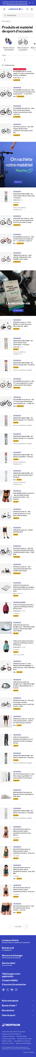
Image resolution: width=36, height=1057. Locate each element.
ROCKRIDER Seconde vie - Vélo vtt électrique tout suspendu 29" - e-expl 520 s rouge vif (23, 239)
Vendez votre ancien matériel (9, 49)
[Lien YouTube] (11, 989)
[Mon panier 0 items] (31, 9)
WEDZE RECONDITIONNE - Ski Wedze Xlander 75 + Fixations (23, 419)
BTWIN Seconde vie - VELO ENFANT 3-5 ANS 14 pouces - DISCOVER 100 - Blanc (22, 324)
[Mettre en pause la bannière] (29, 2)
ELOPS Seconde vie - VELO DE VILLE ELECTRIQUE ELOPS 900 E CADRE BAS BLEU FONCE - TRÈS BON (23, 551)
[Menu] (4, 9)
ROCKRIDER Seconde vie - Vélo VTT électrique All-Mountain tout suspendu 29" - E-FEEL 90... (24, 401)
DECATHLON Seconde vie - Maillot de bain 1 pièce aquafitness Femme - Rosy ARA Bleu (24, 870)
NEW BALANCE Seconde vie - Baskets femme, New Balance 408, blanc (23, 794)
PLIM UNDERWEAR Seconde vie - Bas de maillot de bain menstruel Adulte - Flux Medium (23, 496)
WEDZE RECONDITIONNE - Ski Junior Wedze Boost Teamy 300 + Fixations (24, 196)
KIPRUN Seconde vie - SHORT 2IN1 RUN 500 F (23, 531)
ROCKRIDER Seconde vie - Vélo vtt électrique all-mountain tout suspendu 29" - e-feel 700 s (24, 92)
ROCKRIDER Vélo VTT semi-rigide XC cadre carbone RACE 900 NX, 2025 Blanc (23, 73)
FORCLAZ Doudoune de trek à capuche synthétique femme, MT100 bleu (23, 643)
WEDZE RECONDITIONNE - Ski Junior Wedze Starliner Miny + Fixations (23, 475)
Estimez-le (18, 182)
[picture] (6, 74)
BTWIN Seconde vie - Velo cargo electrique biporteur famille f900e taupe (22, 568)
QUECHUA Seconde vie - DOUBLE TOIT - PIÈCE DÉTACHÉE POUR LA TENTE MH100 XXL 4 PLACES (24, 685)
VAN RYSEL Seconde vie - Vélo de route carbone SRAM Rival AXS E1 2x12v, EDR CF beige (23, 220)
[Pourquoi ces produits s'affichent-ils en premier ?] (3, 65)
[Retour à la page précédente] (10, 926)
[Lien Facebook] (3, 989)
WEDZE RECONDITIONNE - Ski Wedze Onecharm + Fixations (23, 812)
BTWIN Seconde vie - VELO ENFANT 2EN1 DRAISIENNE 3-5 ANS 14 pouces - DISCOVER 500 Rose (24, 666)
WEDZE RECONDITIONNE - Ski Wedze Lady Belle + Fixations (23, 456)
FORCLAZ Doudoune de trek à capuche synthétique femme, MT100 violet (23, 606)
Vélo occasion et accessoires (23, 49)
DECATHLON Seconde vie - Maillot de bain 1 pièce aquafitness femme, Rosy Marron (22, 832)
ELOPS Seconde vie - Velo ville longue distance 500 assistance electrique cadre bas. (23, 129)
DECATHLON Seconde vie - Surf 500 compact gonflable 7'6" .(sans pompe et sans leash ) (24, 776)
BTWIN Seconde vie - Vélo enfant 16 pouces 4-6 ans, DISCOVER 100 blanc (22, 513)
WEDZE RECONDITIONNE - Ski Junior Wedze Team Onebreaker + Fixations (23, 342)
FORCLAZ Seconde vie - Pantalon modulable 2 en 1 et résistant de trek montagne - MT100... (23, 740)
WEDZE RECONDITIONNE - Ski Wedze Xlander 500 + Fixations (24, 364)
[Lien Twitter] (7, 989)
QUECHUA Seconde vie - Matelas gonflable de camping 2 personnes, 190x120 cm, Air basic (23, 588)
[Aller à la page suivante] (26, 926)
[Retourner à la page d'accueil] (16, 9)
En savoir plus (18, 310)
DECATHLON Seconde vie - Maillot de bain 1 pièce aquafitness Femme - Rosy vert (24, 851)
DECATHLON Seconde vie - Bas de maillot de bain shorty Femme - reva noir (23, 908)
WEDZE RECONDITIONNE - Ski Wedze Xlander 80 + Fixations (23, 756)
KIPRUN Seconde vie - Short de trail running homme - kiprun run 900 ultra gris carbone (23, 720)
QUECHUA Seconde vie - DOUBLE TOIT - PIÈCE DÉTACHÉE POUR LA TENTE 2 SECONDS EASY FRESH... (24, 628)
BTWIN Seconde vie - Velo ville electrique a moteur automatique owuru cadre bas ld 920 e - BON (23, 703)
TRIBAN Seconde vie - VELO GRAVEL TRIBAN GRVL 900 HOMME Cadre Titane (22, 257)
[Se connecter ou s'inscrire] (27, 9)
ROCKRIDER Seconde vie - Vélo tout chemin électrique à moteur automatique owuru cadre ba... (23, 111)
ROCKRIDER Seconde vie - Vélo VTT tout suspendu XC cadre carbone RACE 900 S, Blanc (23, 383)
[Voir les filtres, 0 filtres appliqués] (4, 60)
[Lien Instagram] (16, 989)
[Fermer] (32, 2)
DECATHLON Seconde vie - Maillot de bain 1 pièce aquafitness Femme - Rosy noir (23, 889)
